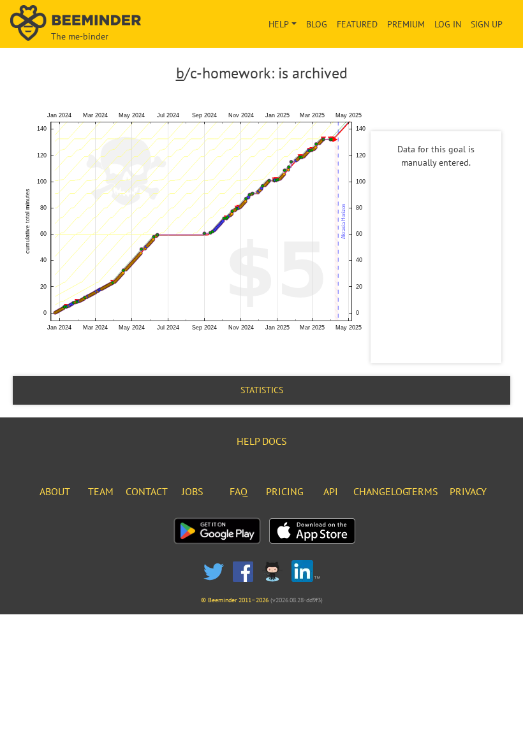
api (330, 491)
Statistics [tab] (261, 390)
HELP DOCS (262, 441)
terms (422, 491)
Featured (357, 24)
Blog (316, 24)
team (101, 491)
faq (238, 491)
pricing (285, 491)
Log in (447, 24)
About (55, 491)
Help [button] (279, 24)
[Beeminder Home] (87, 24)
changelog (381, 491)
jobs (192, 491)
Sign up (487, 24)
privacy (468, 491)
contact (147, 491)
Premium (406, 24)
